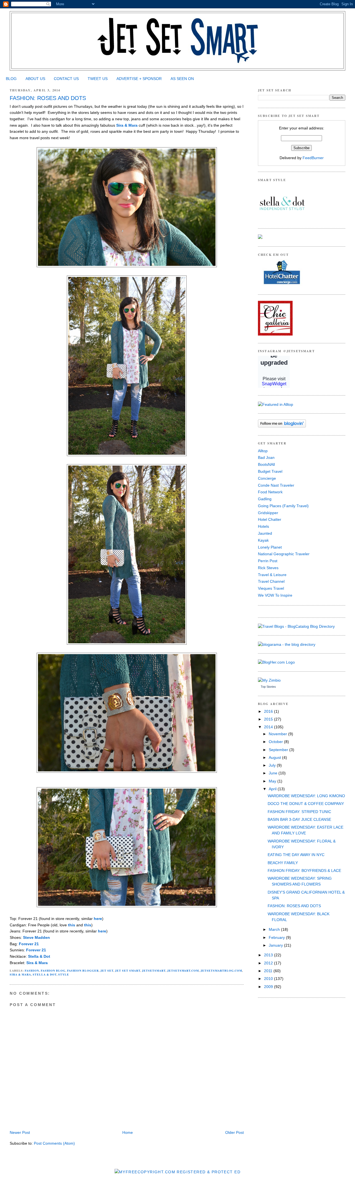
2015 (269, 719)
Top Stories (268, 686)
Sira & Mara (127, 125)
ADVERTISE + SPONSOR (139, 78)
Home (127, 1132)
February (277, 937)
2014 (269, 727)
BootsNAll (266, 464)
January (276, 945)
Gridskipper (268, 513)
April (273, 789)
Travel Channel (271, 581)
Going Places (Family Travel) (283, 506)
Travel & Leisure (272, 574)
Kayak (263, 540)
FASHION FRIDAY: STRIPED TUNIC (299, 811)
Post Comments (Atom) (54, 1143)
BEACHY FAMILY (283, 863)
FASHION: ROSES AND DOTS (48, 98)
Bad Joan (266, 457)
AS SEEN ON (182, 78)
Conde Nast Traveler (276, 485)
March (275, 929)
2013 (269, 955)
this (71, 925)
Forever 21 (29, 944)
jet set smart (127, 970)
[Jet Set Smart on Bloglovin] (282, 426)
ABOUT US (35, 78)
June (273, 773)
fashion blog (53, 970)
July (273, 765)
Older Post (234, 1132)
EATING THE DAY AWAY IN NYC (296, 854)
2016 (269, 711)
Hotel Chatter (269, 519)
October (276, 741)
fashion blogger (83, 970)
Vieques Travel (271, 588)
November (278, 734)
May (273, 781)
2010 (269, 978)
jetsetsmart (154, 970)
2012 (269, 963)
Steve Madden (36, 937)
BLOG (11, 78)
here (98, 918)
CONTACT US (66, 78)
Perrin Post (267, 561)
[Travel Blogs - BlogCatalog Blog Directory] (296, 626)
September (279, 749)
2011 (268, 971)
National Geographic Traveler (284, 554)
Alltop (263, 451)
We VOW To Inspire (275, 595)
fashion (32, 970)
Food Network (270, 492)
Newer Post (20, 1132)
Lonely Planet (270, 547)
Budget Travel (270, 471)
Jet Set (106, 970)
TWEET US (98, 78)
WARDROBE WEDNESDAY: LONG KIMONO (306, 796)
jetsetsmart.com (183, 970)
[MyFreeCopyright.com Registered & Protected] (177, 1172)
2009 (269, 986)
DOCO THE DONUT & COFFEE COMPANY (306, 803)
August (275, 757)
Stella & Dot (39, 956)
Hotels (263, 526)
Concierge (267, 478)
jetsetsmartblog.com (221, 970)
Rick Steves (268, 568)
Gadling (265, 499)
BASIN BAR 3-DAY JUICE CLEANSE (299, 819)
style (63, 974)
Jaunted (265, 533)
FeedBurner (313, 158)
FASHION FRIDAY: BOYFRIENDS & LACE (304, 870)
